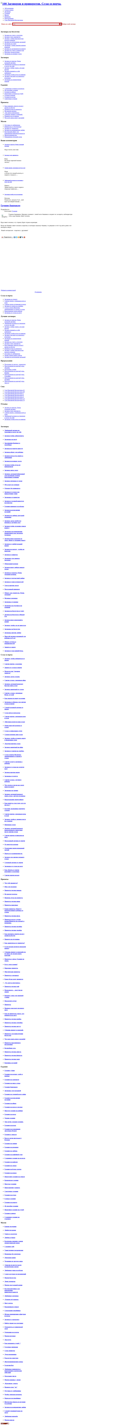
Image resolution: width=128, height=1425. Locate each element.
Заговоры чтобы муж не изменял (14, 74)
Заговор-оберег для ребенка (13, 452)
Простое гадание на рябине (13, 1111)
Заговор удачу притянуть (12, 37)
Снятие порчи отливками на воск (15, 304)
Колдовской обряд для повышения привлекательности (14, 132)
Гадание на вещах (10, 1173)
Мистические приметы (12, 972)
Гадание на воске (10, 1114)
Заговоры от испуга (11, 776)
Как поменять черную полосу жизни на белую (13, 106)
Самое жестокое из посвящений (15, 1274)
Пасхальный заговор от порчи (14, 841)
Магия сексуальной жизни (13, 1285)
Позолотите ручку (10, 1001)
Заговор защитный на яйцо (13, 747)
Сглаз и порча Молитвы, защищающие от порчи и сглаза (14, 308)
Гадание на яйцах (10, 92)
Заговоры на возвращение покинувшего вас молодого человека (13, 533)
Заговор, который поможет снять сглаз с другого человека (14, 795)
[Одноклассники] (18, 237)
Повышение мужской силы (13, 137)
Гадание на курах (10, 1195)
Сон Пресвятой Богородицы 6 (14, 395)
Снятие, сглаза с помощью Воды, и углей (13, 694)
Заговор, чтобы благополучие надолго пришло (14, 39)
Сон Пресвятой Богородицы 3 (14, 397)
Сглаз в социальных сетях (13, 731)
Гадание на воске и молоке (13, 1107)
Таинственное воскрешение (13, 1250)
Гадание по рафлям (11, 1162)
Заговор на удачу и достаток (13, 35)
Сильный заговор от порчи (13, 862)
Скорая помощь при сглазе (13, 734)
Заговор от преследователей (13, 582)
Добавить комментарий (8, 290)
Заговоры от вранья (11, 602)
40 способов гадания (11, 90)
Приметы (7, 1004)
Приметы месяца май (11, 986)
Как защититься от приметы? (14, 943)
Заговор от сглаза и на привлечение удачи (11, 492)
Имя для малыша (10, 887)
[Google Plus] (24, 237)
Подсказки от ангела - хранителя (14, 364)
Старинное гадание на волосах (14, 88)
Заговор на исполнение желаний (14, 42)
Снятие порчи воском (11, 875)
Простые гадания (10, 1184)
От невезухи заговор (11, 844)
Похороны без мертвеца (12, 1254)
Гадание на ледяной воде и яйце (15, 1094)
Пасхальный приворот (12, 589)
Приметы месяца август (12, 1026)
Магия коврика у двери (12, 1380)
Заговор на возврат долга (13, 461)
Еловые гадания (10, 1198)
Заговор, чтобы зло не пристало (15, 625)
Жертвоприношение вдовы (13, 1362)
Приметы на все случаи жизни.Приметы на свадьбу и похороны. (14, 921)
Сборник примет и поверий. (13, 114)
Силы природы (9, 1350)
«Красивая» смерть (11, 1383)
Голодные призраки (11, 1347)
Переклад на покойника (12, 1398)
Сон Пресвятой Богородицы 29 (14, 392)
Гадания (14, 211)
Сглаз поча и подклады (12, 713)
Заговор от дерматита (11, 128)
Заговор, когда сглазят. (12, 676)
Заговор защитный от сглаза (14, 689)
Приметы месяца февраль (13, 1055)
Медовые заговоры (11, 598)
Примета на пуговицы (11, 116)
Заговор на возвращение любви (14, 130)
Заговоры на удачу (10, 44)
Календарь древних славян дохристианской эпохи (13, 1242)
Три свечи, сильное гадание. (13, 1122)
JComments (38, 292)
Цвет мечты (8, 1303)
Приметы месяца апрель (12, 1052)
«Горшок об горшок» (11, 1299)
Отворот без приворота (12, 488)
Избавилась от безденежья (12, 127)
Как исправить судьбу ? (12, 1343)
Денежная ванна (10, 1257)
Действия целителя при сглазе (14, 722)
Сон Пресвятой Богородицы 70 (14, 400)
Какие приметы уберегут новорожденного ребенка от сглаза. (13, 910)
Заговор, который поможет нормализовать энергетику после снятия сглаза (13, 830)
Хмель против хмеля (11, 585)
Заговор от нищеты (11, 554)
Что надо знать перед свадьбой (14, 118)
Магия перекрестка (10, 135)
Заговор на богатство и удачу (14, 611)
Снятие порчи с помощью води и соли (14, 168)
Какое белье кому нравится (13, 979)
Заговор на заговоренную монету (15, 49)
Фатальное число (10, 1376)
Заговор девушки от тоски (13, 481)
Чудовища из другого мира (13, 1261)
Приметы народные (11, 905)
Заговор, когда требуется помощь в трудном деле (12, 521)
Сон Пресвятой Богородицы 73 (14, 398)
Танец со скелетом (10, 1234)
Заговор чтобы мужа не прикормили (12, 465)
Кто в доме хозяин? (11, 964)
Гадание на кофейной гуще (13, 1154)
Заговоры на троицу (10, 299)
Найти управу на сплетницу (13, 1323)
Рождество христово (11, 1358)
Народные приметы (11, 968)
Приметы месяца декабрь (13, 930)
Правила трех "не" (10, 1387)
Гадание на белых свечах (12, 1169)
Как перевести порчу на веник (14, 698)
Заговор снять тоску (11, 470)
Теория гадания (9, 1118)
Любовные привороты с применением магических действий (13, 1370)
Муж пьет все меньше (11, 484)
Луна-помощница (10, 1354)
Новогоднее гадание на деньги (14, 1176)
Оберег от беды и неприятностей (10, 642)
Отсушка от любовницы (12, 125)
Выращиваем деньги (11, 1307)
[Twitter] (17, 237)
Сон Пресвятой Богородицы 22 (14, 390)
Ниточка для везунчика (11, 52)
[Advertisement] (38, 262)
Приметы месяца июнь (12, 901)
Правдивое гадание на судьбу (13, 93)
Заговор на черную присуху (13, 448)
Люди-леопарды (9, 1281)
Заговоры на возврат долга (13, 54)
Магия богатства (10, 1278)
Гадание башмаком (10, 205)
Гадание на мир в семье (12, 1083)
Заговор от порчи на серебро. (13, 306)
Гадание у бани (9, 1070)
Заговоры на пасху (10, 439)
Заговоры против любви (12, 633)
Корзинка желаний (10, 1063)
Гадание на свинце (10, 1143)
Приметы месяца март (12, 1059)
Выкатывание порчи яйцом (13, 311)
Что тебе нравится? (11, 883)
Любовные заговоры (11, 1296)
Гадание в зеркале (10, 1134)
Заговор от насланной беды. (13, 651)
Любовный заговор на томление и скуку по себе (12, 431)
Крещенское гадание (11, 1180)
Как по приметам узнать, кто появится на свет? (14, 1014)
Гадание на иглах (10, 97)
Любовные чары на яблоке (13, 1270)
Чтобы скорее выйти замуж (13, 355)
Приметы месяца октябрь (13, 926)
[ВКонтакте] (15, 237)
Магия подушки (9, 1336)
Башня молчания (10, 1226)
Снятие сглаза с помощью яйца (15, 680)
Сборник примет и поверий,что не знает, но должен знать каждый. (15, 953)
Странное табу (9, 1246)
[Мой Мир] (20, 237)
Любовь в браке (9, 1237)
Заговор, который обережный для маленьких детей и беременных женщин (14, 475)
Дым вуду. (7, 1339)
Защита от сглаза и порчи (13, 667)
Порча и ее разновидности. (13, 853)
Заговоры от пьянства (12, 497)
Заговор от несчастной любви (14, 578)
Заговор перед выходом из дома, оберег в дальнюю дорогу (14, 539)
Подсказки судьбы (10, 369)
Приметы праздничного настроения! (12, 1043)
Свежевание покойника (12, 1310)
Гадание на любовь (10, 1151)
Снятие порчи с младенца (13, 664)
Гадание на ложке (10, 1165)
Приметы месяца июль (12, 916)
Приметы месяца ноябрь (12, 1019)
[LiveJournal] (22, 237)
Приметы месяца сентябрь (13, 1022)
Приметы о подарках (11, 975)
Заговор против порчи (12, 772)
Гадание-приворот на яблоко (14, 506)
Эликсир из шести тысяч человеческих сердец (12, 1266)
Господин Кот (9, 1365)
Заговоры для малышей (12, 1090)
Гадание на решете (10, 1202)
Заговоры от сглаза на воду (13, 313)
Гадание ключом (9, 95)
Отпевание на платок (11, 1332)
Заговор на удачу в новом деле (14, 50)
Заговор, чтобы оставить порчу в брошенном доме (15, 739)
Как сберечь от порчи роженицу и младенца (11, 870)
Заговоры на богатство (12, 629)
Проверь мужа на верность (13, 109)
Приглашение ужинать (12, 1187)
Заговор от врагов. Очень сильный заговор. (12, 62)
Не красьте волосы (10, 111)
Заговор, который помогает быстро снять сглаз (13, 684)
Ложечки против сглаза (12, 743)
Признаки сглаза (10, 824)
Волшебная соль (10, 1048)
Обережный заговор (11, 564)
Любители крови (10, 1230)
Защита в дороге (10, 647)
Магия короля (9, 1420)
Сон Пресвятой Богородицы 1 (14, 393)
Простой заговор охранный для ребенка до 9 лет (15, 637)
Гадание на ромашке (11, 1147)
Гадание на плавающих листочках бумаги (12, 1130)
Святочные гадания (10, 98)
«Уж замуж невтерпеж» (11, 113)
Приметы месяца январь (12, 890)
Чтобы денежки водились (13, 1394)
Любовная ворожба (11, 1416)
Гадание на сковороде (11, 1079)
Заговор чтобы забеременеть (14, 436)
